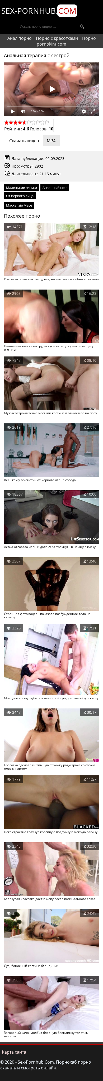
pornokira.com (51, 44)
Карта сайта (14, 1052)
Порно (89, 38)
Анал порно (19, 38)
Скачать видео (31, 141)
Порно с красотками (57, 38)
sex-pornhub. (38, 10)
